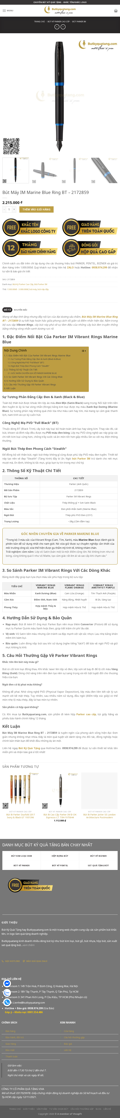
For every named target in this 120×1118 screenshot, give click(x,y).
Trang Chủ (15, 1109)
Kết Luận (10, 388)
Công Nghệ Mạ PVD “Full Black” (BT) (27, 362)
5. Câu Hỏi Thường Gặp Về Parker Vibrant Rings (31, 384)
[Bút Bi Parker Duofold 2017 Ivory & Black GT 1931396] (20, 790)
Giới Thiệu (29, 1109)
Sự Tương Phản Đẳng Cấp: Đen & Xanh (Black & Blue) (36, 359)
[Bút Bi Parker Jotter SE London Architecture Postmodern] (99, 790)
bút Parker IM (81, 458)
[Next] (111, 97)
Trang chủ (39, 21)
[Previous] (8, 97)
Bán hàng (10, 1031)
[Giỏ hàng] (116, 10)
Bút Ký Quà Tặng (29, 748)
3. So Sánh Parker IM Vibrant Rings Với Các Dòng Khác (34, 376)
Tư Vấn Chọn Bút (58, 1109)
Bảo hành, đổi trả (14, 1037)
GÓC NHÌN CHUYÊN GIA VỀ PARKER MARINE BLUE (34, 373)
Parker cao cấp (86, 714)
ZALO (70, 267)
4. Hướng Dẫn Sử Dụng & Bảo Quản (25, 380)
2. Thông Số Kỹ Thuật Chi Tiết (21, 369)
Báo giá (68, 1043)
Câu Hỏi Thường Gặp (82, 1109)
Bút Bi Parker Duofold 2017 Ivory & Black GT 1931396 (20, 816)
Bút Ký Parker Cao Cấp (59, 21)
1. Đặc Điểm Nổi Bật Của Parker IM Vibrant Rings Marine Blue (38, 355)
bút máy (33, 289)
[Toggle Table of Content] (82, 351)
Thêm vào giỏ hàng (36, 209)
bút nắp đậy (43, 289)
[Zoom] (6, 151)
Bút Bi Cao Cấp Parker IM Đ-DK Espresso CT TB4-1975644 (59, 816)
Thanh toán (11, 1056)
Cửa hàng (69, 1031)
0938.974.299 (99, 267)
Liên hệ (67, 1050)
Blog (98, 1109)
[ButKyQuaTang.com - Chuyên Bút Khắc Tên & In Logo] (60, 10)
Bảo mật (10, 1050)
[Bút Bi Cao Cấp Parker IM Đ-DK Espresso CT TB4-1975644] (60, 790)
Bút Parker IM (79, 21)
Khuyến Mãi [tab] (20, 309)
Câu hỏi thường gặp (74, 1037)
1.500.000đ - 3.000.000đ (17, 289)
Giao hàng (10, 1043)
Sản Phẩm (42, 1109)
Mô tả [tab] (7, 309)
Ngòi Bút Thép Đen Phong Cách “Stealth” (30, 366)
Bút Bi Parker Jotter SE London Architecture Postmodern (99, 816)
